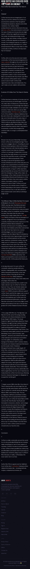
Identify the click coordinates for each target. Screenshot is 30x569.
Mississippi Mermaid (20, 203)
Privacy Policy (4, 541)
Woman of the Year (7, 276)
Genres (3, 509)
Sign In (3, 525)
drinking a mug (16, 112)
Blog (2, 515)
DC (15, 493)
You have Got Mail (6, 255)
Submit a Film (4, 531)
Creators (3, 512)
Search (23, 3)
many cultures (5, 62)
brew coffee (6, 30)
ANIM (6, 3)
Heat (6, 291)
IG (2, 493)
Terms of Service (5, 544)
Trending (3, 507)
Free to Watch (5, 504)
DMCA (2, 547)
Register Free (4, 528)
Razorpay (24, 565)
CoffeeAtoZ (15, 466)
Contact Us (4, 550)
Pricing (3, 523)
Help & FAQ (4, 534)
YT (6, 493)
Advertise (3, 553)
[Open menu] (27, 3)
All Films (3, 501)
